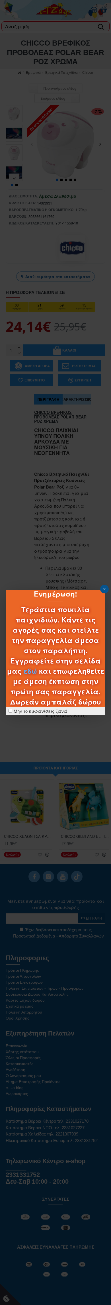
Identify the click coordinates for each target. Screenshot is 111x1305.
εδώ (30, 671)
